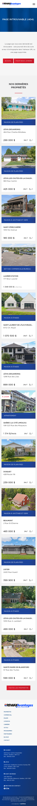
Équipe (6, 718)
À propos (7, 721)
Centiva (22, 803)
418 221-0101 (10, 780)
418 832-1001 (11, 756)
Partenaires (8, 734)
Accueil (8, 61)
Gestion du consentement (18, 801)
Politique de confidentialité (10, 799)
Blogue (6, 737)
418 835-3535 (11, 768)
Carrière (7, 724)
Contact (7, 740)
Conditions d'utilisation (27, 799)
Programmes (8, 730)
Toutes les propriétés (19, 688)
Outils (6, 727)
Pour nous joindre (24, 61)
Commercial (8, 715)
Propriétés (7, 711)
